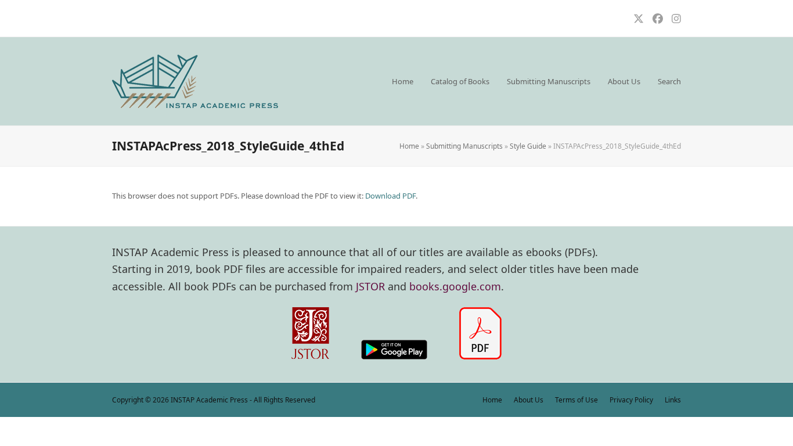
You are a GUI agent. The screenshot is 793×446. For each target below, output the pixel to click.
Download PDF (390, 195)
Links (673, 400)
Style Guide (528, 146)
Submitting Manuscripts (464, 146)
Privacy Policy (631, 400)
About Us (528, 400)
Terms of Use (576, 400)
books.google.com (455, 286)
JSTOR (370, 286)
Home (409, 146)
